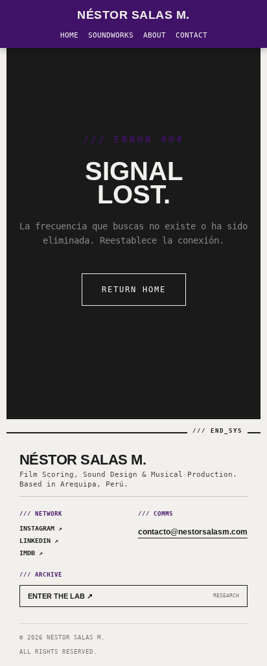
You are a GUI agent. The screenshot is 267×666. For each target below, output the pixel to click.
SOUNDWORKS (111, 35)
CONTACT (191, 35)
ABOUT (154, 35)
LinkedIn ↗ (38, 540)
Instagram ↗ (40, 528)
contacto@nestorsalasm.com (193, 531)
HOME (69, 35)
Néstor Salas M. (133, 14)
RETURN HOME (134, 289)
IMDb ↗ (31, 553)
